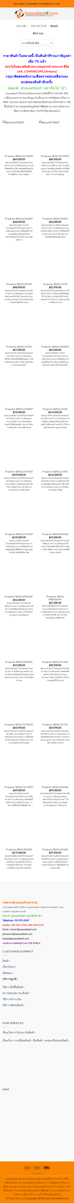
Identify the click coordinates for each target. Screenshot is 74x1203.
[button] (5, 13)
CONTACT (37, 1173)
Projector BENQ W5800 (19, 849)
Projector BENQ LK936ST (19, 471)
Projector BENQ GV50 (55, 284)
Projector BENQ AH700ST (19, 156)
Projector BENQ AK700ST (55, 156)
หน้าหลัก (21, 25)
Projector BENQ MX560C (19, 662)
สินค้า (6, 960)
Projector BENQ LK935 (55, 409)
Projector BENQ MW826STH (55, 598)
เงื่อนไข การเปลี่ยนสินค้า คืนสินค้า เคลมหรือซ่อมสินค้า (36, 1040)
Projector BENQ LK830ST (19, 409)
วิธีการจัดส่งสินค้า (13, 1005)
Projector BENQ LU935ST (19, 534)
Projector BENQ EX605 (55, 218)
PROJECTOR (39, 25)
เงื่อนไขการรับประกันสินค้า (19, 1032)
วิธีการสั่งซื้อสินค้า (13, 987)
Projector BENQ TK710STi (19, 787)
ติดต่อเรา (8, 972)
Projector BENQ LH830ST (55, 346)
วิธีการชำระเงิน (12, 999)
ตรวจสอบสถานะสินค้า (16, 993)
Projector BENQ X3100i (55, 849)
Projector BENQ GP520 (19, 284)
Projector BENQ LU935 (55, 471)
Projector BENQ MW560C (19, 596)
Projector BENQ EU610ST (19, 218)
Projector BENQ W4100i (55, 787)
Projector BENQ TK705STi (19, 724)
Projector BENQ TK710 (55, 724)
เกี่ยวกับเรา (9, 966)
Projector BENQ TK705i (55, 662)
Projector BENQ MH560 (55, 534)
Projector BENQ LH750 (19, 346)
